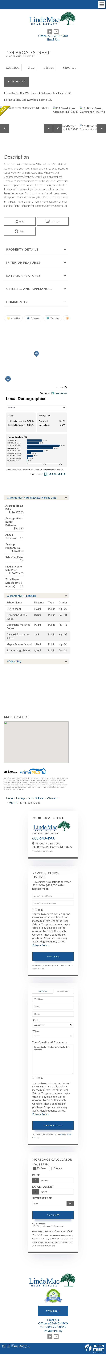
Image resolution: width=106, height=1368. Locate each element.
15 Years (57, 1168)
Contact (53, 1311)
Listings (20, 798)
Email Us (53, 39)
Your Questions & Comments (49, 1042)
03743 (13, 802)
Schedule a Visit (63, 991)
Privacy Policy (40, 945)
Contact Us (37, 851)
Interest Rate (42, 1198)
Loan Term (40, 1164)
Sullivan (39, 798)
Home (9, 798)
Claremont (53, 798)
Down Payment (43, 1186)
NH (30, 798)
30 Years (41, 1168)
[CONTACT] (16, 82)
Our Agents (47, 851)
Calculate (53, 1215)
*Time (35, 1031)
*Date (35, 1020)
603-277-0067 (56, 1327)
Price (36, 1175)
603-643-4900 (58, 36)
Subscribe (53, 956)
